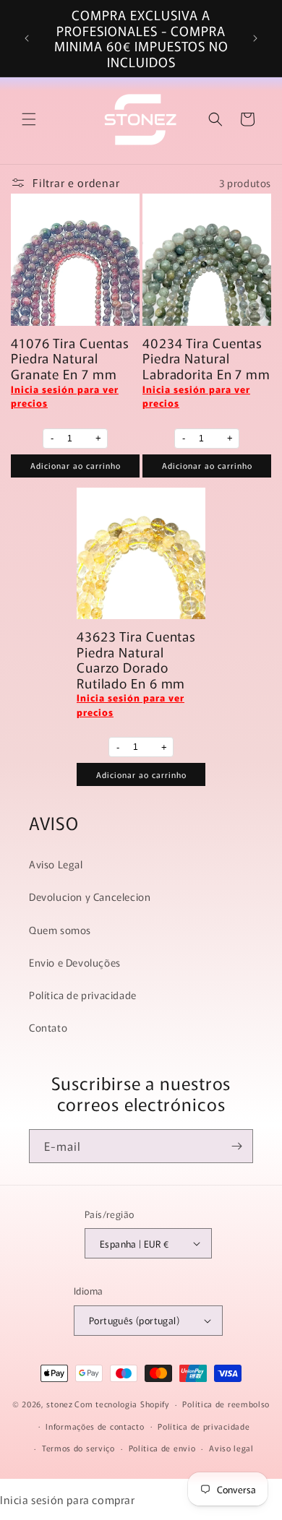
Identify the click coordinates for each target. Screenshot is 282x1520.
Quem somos (60, 930)
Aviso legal (231, 1448)
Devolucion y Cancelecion (89, 896)
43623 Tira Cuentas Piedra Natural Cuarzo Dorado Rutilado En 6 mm (136, 660)
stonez (59, 1403)
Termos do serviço (78, 1448)
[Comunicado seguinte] (255, 38)
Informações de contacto (95, 1426)
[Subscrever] (236, 1146)
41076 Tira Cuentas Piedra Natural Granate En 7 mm (70, 358)
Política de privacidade (83, 995)
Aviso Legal (56, 864)
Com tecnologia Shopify (121, 1403)
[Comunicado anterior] (27, 38)
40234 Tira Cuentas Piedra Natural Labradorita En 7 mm (206, 358)
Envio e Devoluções (75, 962)
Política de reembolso (226, 1403)
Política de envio (162, 1448)
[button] (29, 119)
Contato (48, 1027)
